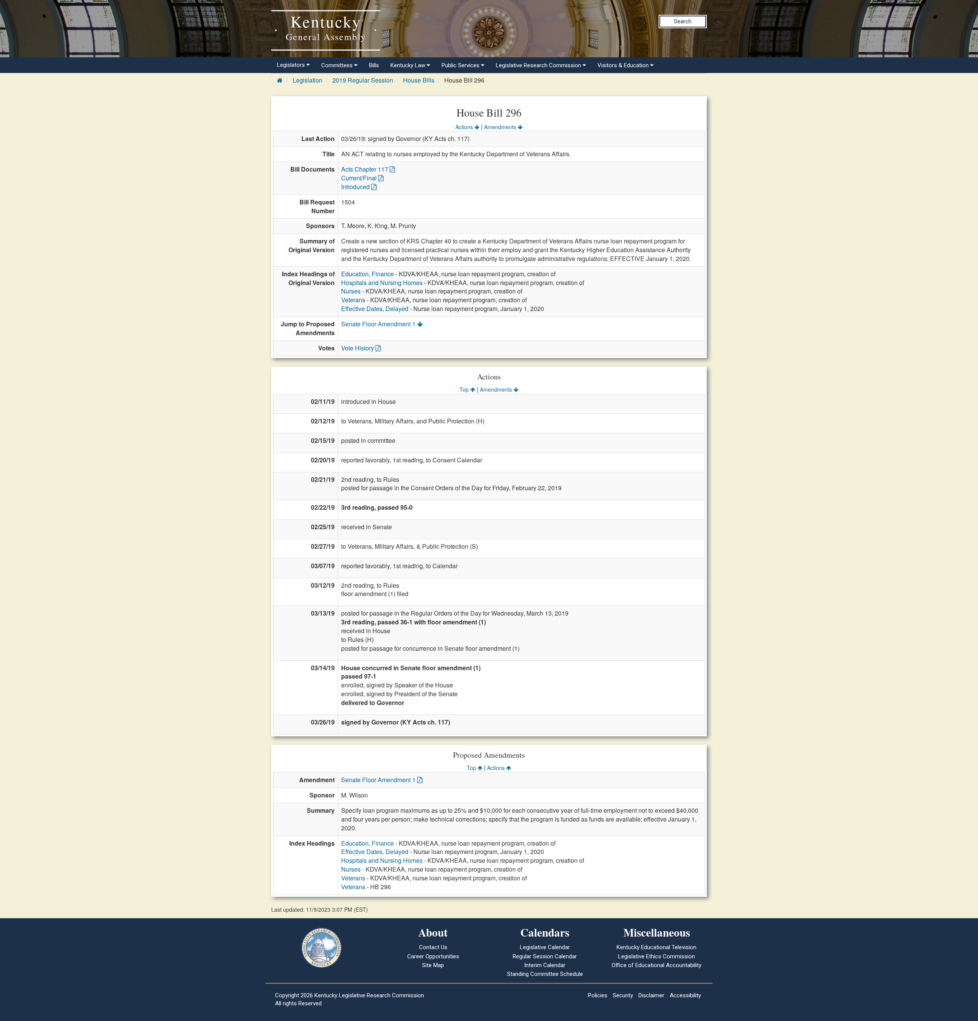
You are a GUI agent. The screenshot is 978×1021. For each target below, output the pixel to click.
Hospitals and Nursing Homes (382, 282)
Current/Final (359, 177)
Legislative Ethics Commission (656, 956)
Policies (597, 995)
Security (623, 995)
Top (465, 389)
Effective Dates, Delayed (374, 308)
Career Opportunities (433, 956)
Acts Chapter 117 (365, 169)
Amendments (501, 127)
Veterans (353, 299)
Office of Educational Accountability (656, 965)
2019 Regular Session (362, 80)
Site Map (433, 965)
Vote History (358, 348)
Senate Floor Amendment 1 (379, 323)
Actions (464, 127)
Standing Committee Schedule (545, 974)
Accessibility (685, 995)
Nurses (351, 291)
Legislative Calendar (545, 947)
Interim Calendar (544, 965)
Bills (374, 65)
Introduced (356, 186)
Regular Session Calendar (545, 956)
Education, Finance (367, 273)
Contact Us (433, 947)
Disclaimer (651, 995)
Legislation (307, 80)
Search (682, 21)
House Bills (418, 80)
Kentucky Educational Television (656, 947)
